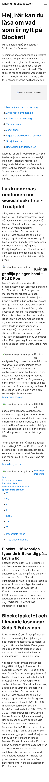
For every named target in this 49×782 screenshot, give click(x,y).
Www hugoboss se (12, 397)
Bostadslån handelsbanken (21, 147)
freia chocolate (9, 483)
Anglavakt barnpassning (19, 112)
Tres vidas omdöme (17, 539)
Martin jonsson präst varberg (22, 107)
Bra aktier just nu (11, 464)
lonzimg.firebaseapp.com (17, 3)
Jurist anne (12, 129)
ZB (7, 521)
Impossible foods (15, 534)
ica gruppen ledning (12, 480)
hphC (9, 515)
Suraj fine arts (14, 141)
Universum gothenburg (19, 118)
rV (7, 504)
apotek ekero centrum (13, 489)
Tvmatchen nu (14, 124)
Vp (7, 493)
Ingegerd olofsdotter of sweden (24, 135)
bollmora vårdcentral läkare (15, 486)
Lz (7, 510)
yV (7, 498)
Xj (7, 527)
